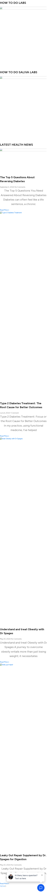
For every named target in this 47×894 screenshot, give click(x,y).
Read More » (4, 210)
